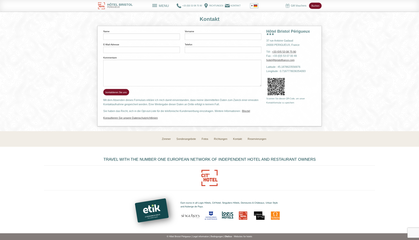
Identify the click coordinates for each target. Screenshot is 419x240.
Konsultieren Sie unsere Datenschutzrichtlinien (130, 118)
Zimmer (166, 139)
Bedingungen (217, 236)
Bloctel (246, 111)
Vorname (189, 31)
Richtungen (220, 139)
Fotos (205, 139)
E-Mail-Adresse (111, 44)
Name (106, 31)
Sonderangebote (186, 139)
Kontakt (237, 139)
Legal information (201, 236)
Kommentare (110, 57)
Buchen (315, 5)
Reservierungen (257, 139)
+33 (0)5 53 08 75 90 (284, 51)
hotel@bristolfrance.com (280, 60)
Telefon (188, 44)
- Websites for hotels (238, 236)
